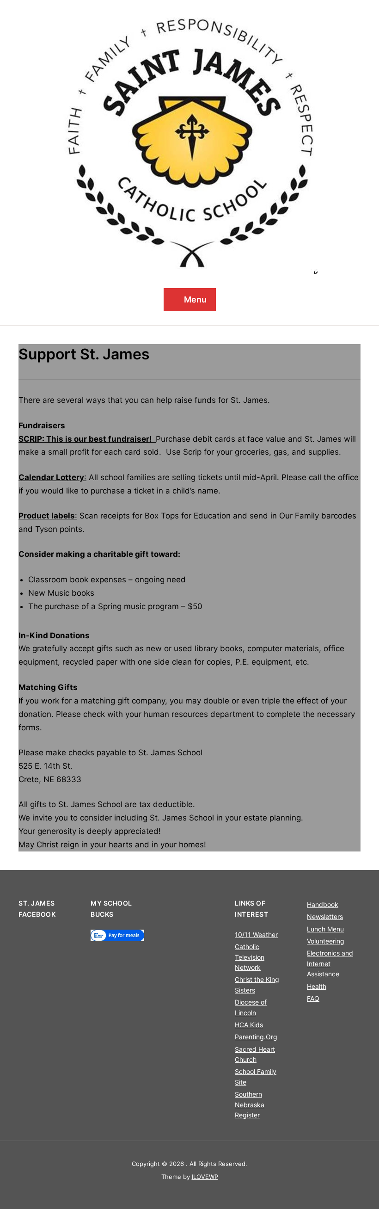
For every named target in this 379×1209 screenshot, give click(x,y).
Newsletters (325, 916)
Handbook (322, 904)
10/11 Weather (256, 934)
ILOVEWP (205, 1176)
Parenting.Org (256, 1037)
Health (316, 986)
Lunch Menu (325, 929)
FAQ (313, 998)
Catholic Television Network (249, 957)
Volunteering (325, 941)
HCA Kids (249, 1025)
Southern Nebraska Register (249, 1104)
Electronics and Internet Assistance (330, 963)
